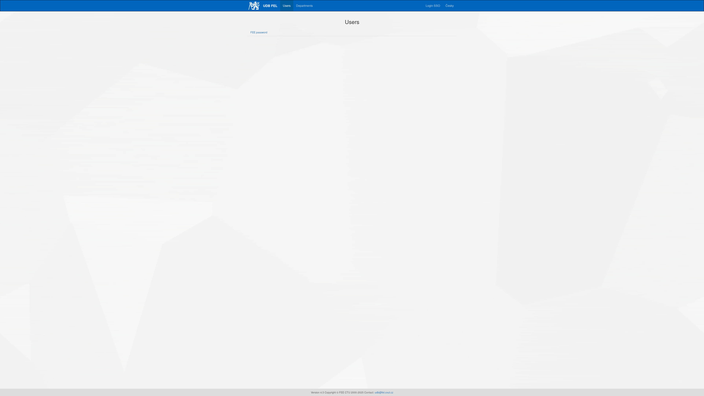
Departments (304, 5)
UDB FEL (270, 5)
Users (287, 5)
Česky (449, 5)
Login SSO (433, 5)
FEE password (258, 32)
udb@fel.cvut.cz (384, 392)
